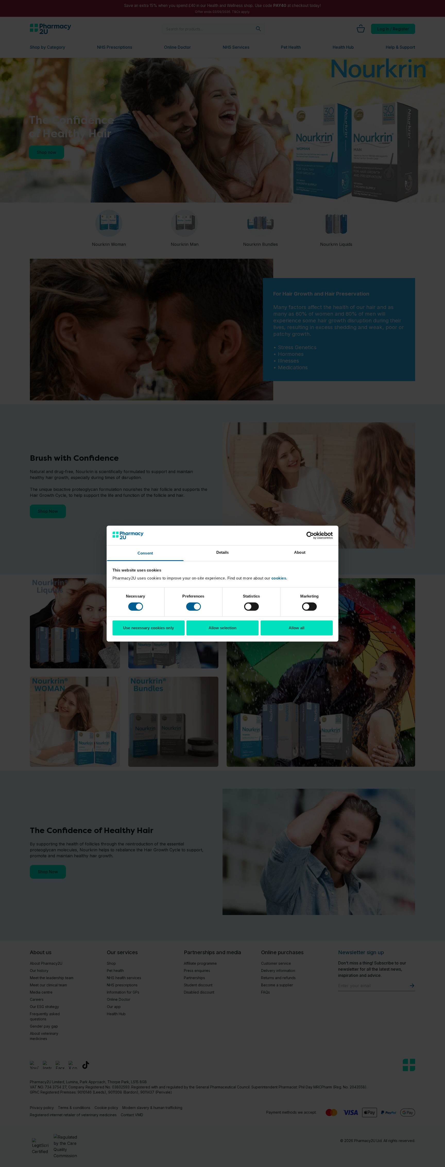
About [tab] (299, 552)
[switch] (193, 606)
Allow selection (223, 628)
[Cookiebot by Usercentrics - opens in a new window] (310, 535)
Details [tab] (222, 552)
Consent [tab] (145, 553)
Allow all (296, 628)
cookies (278, 578)
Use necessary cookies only (148, 628)
